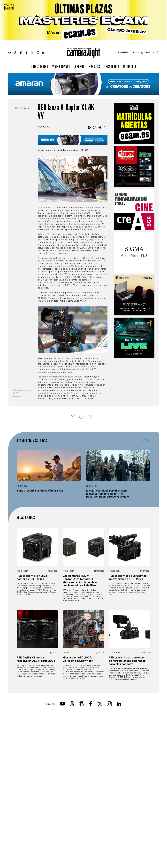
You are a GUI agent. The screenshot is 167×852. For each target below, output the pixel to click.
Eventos (94, 66)
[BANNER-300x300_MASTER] (134, 166)
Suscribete (123, 52)
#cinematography (22, 390)
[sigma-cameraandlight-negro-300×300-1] (134, 252)
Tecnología (111, 66)
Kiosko (136, 52)
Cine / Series (39, 66)
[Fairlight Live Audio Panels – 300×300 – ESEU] (134, 338)
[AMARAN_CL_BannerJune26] (83, 84)
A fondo (79, 66)
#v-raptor (18, 396)
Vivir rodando (61, 66)
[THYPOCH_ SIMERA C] (134, 295)
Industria (129, 66)
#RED (15, 393)
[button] (148, 440)
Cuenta (147, 52)
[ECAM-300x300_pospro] (134, 123)
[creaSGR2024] (134, 209)
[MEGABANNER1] (83, 20)
